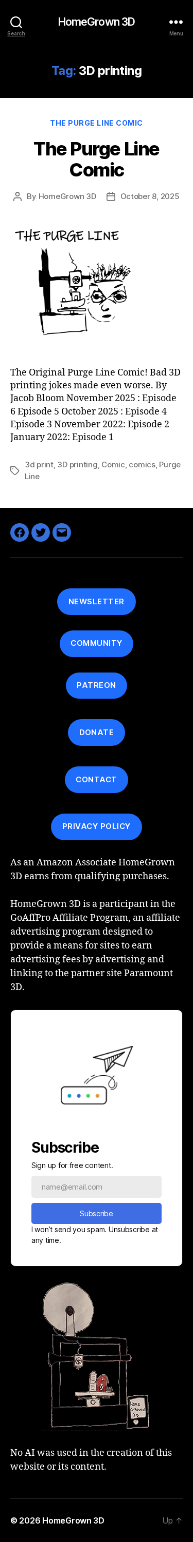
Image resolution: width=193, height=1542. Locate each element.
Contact (96, 779)
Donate (96, 732)
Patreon (96, 685)
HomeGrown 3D (96, 21)
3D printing (77, 464)
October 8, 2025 (150, 196)
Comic (113, 464)
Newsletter (96, 601)
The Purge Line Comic (96, 122)
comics (142, 464)
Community (96, 643)
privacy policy (96, 826)
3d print (39, 464)
